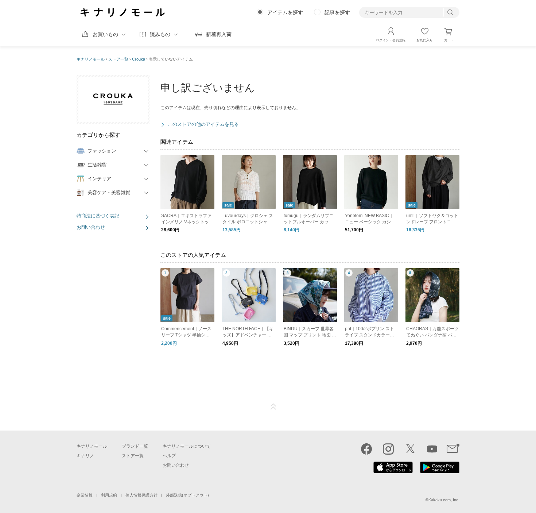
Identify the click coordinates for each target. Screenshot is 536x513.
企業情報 (85, 495)
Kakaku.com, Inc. (443, 500)
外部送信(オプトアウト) (187, 495)
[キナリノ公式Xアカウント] (410, 448)
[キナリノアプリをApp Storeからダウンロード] (393, 471)
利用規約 (109, 495)
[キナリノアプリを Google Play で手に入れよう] (439, 471)
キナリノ (85, 455)
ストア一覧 (118, 59)
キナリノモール (91, 59)
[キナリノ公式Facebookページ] (366, 448)
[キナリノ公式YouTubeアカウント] (432, 448)
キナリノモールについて (187, 446)
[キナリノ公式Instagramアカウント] (388, 448)
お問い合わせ (91, 227)
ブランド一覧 (135, 446)
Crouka (138, 59)
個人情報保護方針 (141, 495)
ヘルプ (169, 455)
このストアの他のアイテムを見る (203, 124)
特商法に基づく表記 (98, 216)
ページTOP (273, 406)
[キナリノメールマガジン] (453, 448)
